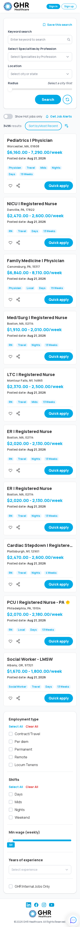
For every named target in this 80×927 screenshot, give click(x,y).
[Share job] (18, 186)
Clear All (32, 726)
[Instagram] (44, 904)
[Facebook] (36, 904)
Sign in (53, 6)
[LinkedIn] (28, 904)
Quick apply (59, 185)
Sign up (69, 6)
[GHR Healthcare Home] (16, 6)
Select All (16, 726)
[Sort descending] (66, 126)
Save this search (59, 25)
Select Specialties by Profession (32, 49)
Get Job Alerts (61, 116)
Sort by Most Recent (43, 126)
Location (15, 66)
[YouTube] (51, 904)
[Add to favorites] (10, 186)
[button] (40, 73)
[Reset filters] (67, 99)
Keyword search (20, 31)
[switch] (8, 116)
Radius (13, 83)
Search (48, 99)
